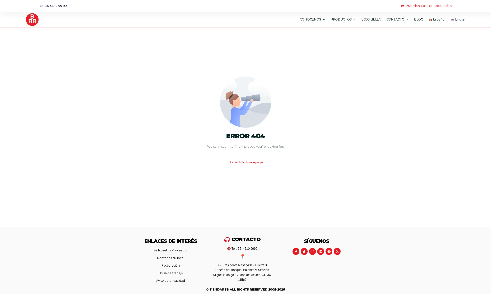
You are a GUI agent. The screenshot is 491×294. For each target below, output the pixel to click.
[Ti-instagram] (312, 251)
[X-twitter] (337, 251)
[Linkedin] (320, 251)
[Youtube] (328, 251)
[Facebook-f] (295, 251)
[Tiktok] (304, 251)
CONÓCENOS (310, 19)
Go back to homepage (245, 162)
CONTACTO (395, 19)
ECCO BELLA (371, 19)
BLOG (418, 19)
